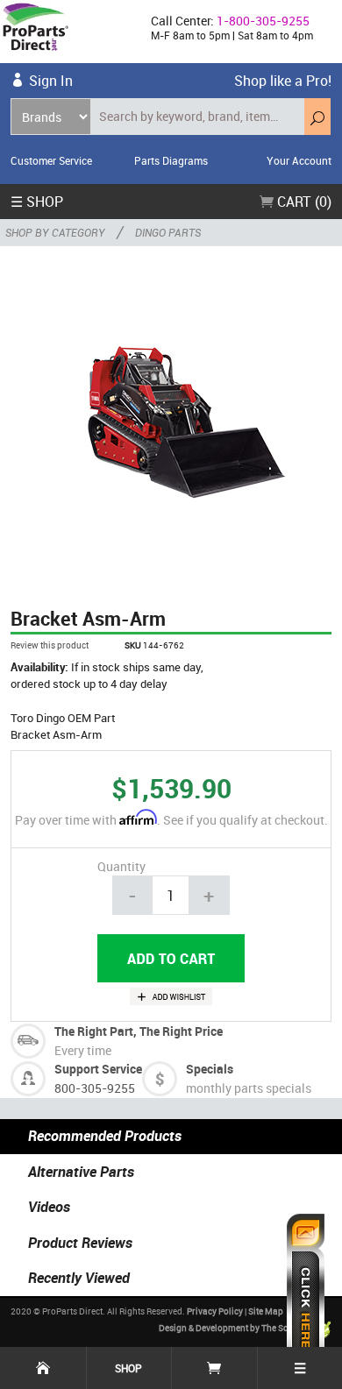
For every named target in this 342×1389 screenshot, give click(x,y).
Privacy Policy (215, 1311)
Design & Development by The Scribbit (235, 1328)
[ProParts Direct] (68, 31)
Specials (209, 1068)
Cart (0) (302, 201)
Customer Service (51, 160)
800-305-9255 (94, 1088)
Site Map (265, 1311)
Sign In (51, 80)
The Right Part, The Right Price (138, 1031)
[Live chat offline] (305, 1292)
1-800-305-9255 (263, 20)
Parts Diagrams (171, 160)
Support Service (98, 1068)
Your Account (299, 160)
